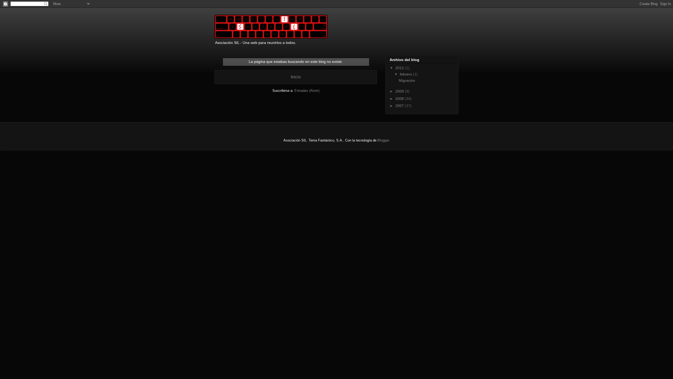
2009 (400, 91)
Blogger (383, 140)
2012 (400, 68)
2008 (400, 99)
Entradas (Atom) (306, 91)
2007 (400, 106)
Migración (407, 80)
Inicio (296, 77)
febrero (406, 74)
